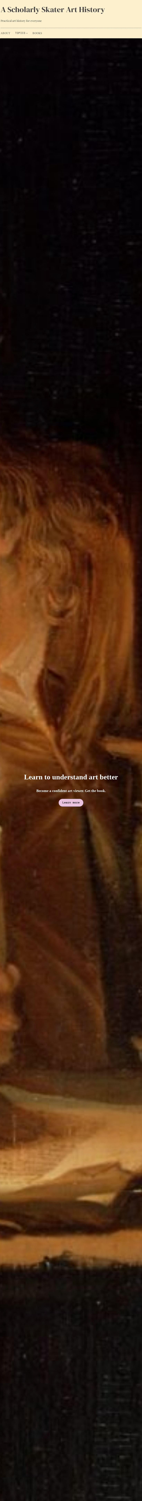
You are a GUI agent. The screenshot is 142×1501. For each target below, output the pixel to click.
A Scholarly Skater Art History (53, 9)
